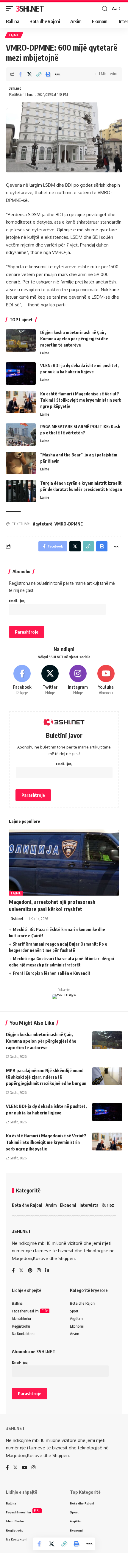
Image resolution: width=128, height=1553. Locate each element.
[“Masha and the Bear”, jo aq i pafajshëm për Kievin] (21, 463)
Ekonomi (68, 1205)
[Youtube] (106, 680)
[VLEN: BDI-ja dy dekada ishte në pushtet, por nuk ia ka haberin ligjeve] (21, 373)
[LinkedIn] (47, 1271)
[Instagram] (78, 680)
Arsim (51, 1205)
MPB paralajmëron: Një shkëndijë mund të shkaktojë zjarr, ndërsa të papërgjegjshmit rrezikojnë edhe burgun (46, 1077)
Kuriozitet (111, 1205)
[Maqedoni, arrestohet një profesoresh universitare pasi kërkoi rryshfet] (64, 862)
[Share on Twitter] (29, 74)
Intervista (89, 1205)
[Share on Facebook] (20, 74)
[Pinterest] (30, 1271)
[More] (57, 74)
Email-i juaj (17, 601)
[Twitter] (50, 680)
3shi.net (15, 88)
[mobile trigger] (11, 8)
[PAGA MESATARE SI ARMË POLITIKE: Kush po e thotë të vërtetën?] (21, 434)
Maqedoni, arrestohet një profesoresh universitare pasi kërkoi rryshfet (52, 905)
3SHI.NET (30, 8)
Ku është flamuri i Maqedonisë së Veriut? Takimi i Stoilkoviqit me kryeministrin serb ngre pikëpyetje (80, 400)
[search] (105, 8)
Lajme (14, 35)
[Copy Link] (39, 74)
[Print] (48, 74)
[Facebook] (22, 680)
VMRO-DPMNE (68, 523)
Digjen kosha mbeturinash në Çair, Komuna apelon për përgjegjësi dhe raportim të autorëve (74, 338)
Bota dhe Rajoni (27, 1205)
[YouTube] (24, 1468)
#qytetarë (42, 523)
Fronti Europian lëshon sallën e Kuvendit (51, 973)
